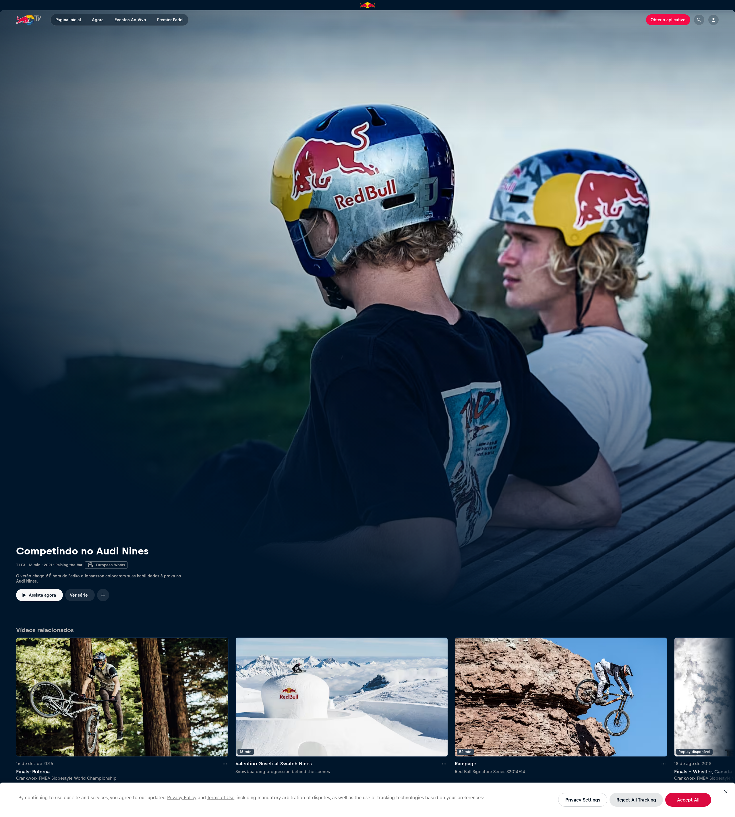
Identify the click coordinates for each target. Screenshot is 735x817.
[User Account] (713, 19)
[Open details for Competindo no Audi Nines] (367, 316)
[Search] (699, 19)
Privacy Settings (582, 799)
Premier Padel (170, 20)
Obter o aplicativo (668, 20)
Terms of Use (220, 797)
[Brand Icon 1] (367, 5)
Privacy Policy (181, 797)
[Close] (726, 791)
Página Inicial (68, 20)
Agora (98, 20)
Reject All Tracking (636, 799)
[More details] (225, 763)
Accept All (688, 799)
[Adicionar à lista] (103, 595)
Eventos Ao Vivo (130, 20)
